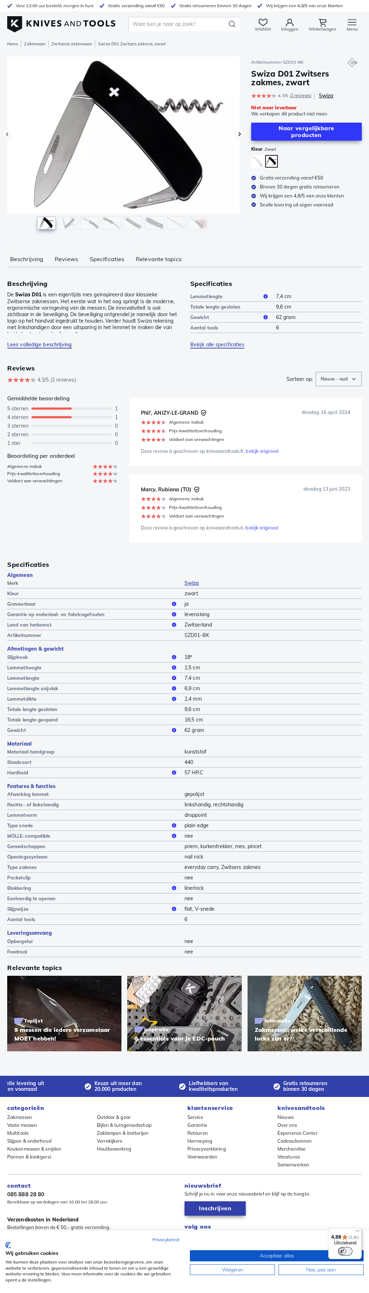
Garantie (197, 1125)
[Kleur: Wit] (257, 161)
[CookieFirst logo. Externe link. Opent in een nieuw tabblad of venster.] (8, 1245)
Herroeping (199, 1141)
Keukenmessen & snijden (34, 1149)
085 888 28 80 (25, 1194)
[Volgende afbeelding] (239, 134)
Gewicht (199, 317)
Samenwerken (293, 1164)
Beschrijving (26, 259)
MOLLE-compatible (28, 836)
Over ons (287, 1125)
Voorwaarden (202, 1157)
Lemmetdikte (21, 699)
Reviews (66, 259)
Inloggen (289, 29)
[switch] (345, 1251)
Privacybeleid (165, 1239)
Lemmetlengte (206, 296)
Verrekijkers (110, 1141)
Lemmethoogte (24, 667)
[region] (123, 146)
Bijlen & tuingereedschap (124, 1125)
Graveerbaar (21, 604)
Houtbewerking (114, 1149)
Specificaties (107, 259)
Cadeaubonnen (294, 1141)
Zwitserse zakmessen (72, 43)
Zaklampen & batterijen (123, 1133)
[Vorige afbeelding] (7, 134)
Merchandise (291, 1149)
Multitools (17, 1133)
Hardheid (17, 772)
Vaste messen (22, 1125)
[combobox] (339, 379)
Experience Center (297, 1133)
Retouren (197, 1133)
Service (195, 1117)
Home (12, 43)
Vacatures (288, 1157)
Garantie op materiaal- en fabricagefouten (56, 614)
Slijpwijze (17, 909)
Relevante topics (159, 259)
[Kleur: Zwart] (271, 161)
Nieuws (285, 1117)
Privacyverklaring (206, 1149)
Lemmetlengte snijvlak (32, 688)
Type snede (20, 825)
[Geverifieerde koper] (203, 412)
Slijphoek (17, 657)
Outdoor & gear (114, 1117)
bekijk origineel (262, 451)
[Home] (61, 22)
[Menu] (357, 1232)
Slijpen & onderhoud (29, 1141)
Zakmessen (34, 43)
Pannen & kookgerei (29, 1157)
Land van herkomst (29, 625)
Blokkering (19, 888)
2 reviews (300, 95)
